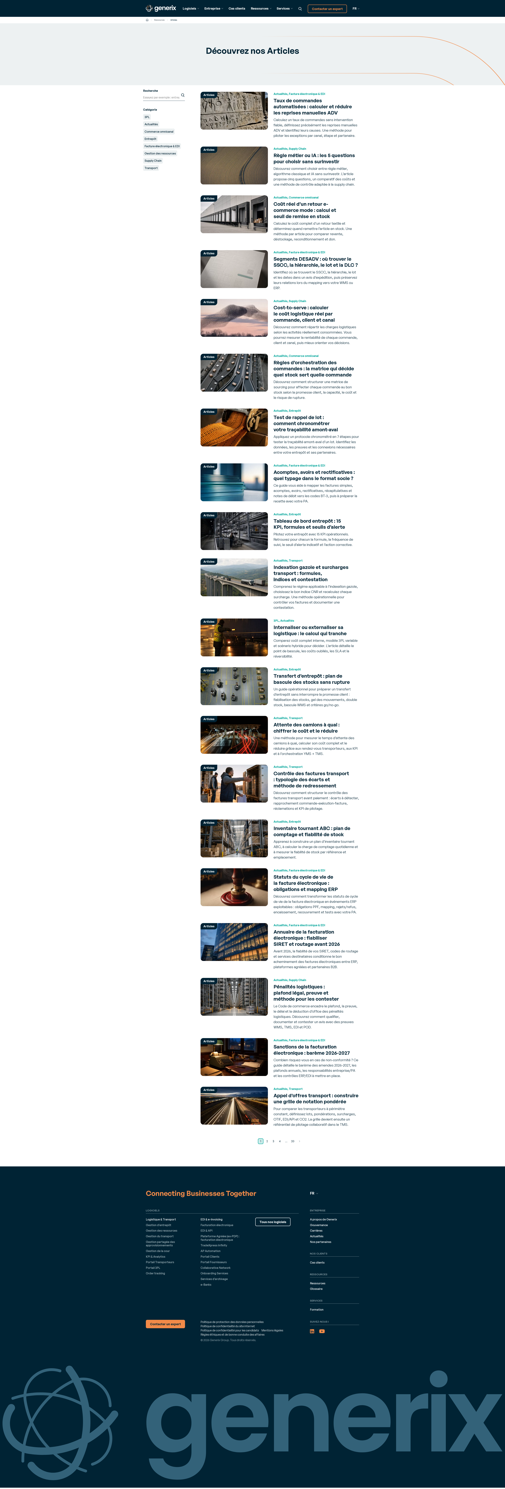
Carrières (316, 1230)
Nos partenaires (320, 1242)
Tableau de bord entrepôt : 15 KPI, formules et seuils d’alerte (309, 524)
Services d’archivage (214, 1279)
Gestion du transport (160, 1236)
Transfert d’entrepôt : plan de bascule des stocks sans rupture (312, 679)
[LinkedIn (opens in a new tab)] (312, 1331)
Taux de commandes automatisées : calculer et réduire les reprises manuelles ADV (313, 106)
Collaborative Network (216, 1267)
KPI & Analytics (155, 1256)
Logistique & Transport (161, 1219)
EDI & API (207, 1230)
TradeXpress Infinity (214, 1245)
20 (292, 1141)
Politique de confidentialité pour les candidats (230, 1330)
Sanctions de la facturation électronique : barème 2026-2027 (312, 1049)
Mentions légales (272, 1330)
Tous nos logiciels (272, 1222)
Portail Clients (210, 1256)
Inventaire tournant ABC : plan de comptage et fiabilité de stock (312, 831)
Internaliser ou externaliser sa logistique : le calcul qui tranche (310, 630)
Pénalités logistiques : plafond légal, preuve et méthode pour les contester (306, 992)
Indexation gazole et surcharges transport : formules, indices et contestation (311, 573)
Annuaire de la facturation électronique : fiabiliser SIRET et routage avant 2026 (307, 938)
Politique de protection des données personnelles (232, 1322)
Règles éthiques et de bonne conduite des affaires (232, 1334)
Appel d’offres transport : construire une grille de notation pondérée (316, 1098)
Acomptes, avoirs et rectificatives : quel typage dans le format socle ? (314, 475)
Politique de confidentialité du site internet (228, 1326)
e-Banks (206, 1284)
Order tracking (155, 1273)
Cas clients (237, 8)
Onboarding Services (214, 1273)
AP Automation (211, 1251)
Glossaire (316, 1289)
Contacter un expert (327, 9)
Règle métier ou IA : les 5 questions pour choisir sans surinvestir (314, 158)
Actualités (316, 1236)
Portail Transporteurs (160, 1262)
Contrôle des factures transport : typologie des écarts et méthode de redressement (311, 779)
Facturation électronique (217, 1225)
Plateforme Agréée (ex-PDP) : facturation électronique (220, 1237)
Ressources (159, 20)
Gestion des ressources (161, 1230)
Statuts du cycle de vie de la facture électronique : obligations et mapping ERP (306, 883)
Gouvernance (319, 1225)
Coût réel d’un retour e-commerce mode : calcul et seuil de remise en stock (305, 210)
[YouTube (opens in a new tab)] (322, 1331)
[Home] (147, 20)
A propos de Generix (323, 1219)
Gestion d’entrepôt (158, 1225)
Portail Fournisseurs (214, 1262)
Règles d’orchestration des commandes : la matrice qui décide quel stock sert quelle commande (314, 368)
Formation (317, 1309)
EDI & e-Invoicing (212, 1219)
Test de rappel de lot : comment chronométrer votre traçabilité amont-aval (306, 423)
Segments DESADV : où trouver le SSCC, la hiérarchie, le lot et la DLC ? (316, 262)
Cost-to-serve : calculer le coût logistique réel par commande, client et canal (304, 313)
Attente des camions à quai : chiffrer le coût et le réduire (307, 727)
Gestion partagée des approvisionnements (160, 1243)
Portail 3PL (153, 1267)
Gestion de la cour (158, 1251)
